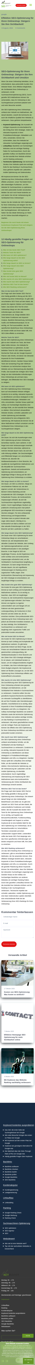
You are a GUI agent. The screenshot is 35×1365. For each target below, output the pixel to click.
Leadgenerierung (11, 1192)
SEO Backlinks (10, 1180)
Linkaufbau (8, 1198)
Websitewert (9, 1239)
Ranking (7, 1208)
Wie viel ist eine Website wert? (16, 1243)
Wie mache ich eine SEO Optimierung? (18, 279)
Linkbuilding (9, 1203)
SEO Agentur (9, 1231)
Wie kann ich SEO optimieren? (15, 255)
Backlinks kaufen (11, 1172)
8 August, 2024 (7, 28)
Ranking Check (10, 1218)
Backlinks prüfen (11, 1174)
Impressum (5, 1299)
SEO (6, 1233)
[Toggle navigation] (30, 5)
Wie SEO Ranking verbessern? (15, 287)
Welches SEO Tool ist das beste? (16, 284)
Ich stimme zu (28, 1361)
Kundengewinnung (11, 1190)
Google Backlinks (11, 1177)
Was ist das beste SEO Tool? (14, 250)
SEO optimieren (10, 1228)
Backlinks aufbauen (12, 1166)
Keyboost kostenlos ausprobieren (18, 1125)
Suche (28, 1335)
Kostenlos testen (21, 5)
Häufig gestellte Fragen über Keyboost (18, 1156)
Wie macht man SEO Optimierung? (16, 282)
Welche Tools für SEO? (12, 252)
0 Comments (20, 28)
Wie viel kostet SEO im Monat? (15, 276)
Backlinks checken (11, 1169)
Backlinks (7, 1162)
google (4, 14)
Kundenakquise (10, 1185)
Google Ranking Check (13, 1213)
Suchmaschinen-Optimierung (16, 1223)
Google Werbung (11, 1215)
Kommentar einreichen (9, 944)
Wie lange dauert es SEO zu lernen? (17, 263)
